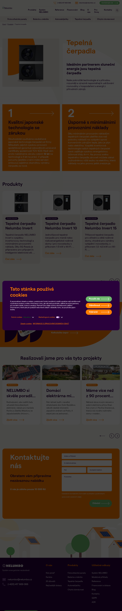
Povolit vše (94, 299)
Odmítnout (94, 305)
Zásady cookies (26, 323)
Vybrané (93, 312)
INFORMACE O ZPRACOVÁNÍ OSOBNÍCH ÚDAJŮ (51, 323)
